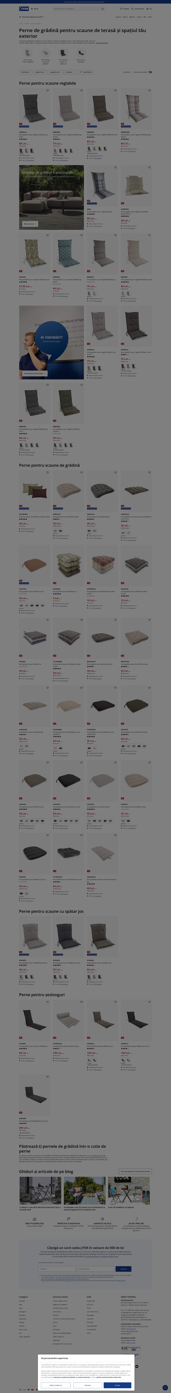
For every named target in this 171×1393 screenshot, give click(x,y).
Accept (117, 1385)
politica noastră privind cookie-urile (108, 1377)
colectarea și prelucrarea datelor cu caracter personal (71, 1377)
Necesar (88, 1385)
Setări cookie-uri (56, 1385)
